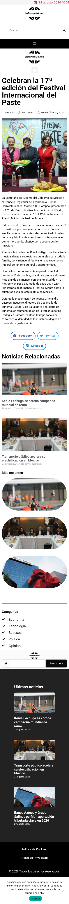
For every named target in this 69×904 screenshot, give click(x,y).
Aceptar (35, 898)
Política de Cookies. (34, 849)
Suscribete (56, 663)
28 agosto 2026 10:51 (53, 2)
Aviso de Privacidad (35, 858)
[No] (63, 890)
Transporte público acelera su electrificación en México (23, 458)
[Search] (64, 30)
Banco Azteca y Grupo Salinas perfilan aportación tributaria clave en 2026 (34, 816)
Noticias (10, 112)
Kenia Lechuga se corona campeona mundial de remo (32, 722)
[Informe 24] (34, 13)
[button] (34, 44)
